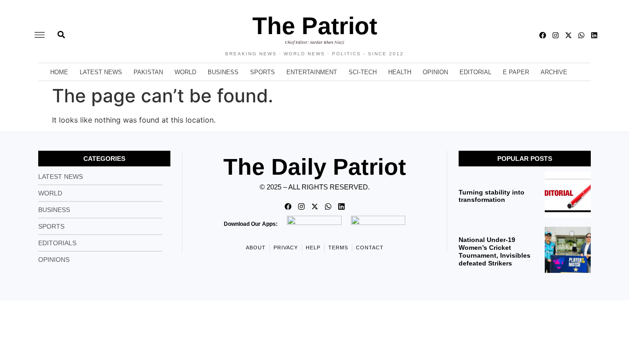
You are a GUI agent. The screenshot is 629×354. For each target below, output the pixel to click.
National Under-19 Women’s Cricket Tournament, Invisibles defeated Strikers (494, 251)
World (185, 72)
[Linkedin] (594, 35)
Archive (554, 72)
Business (223, 72)
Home (59, 72)
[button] (39, 35)
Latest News (101, 72)
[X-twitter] (568, 35)
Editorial (475, 72)
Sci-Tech (363, 72)
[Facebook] (542, 35)
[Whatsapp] (581, 35)
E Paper (516, 72)
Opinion (435, 72)
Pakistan (148, 72)
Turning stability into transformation (491, 196)
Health (399, 72)
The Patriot (314, 25)
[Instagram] (555, 35)
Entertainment (311, 72)
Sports (262, 72)
